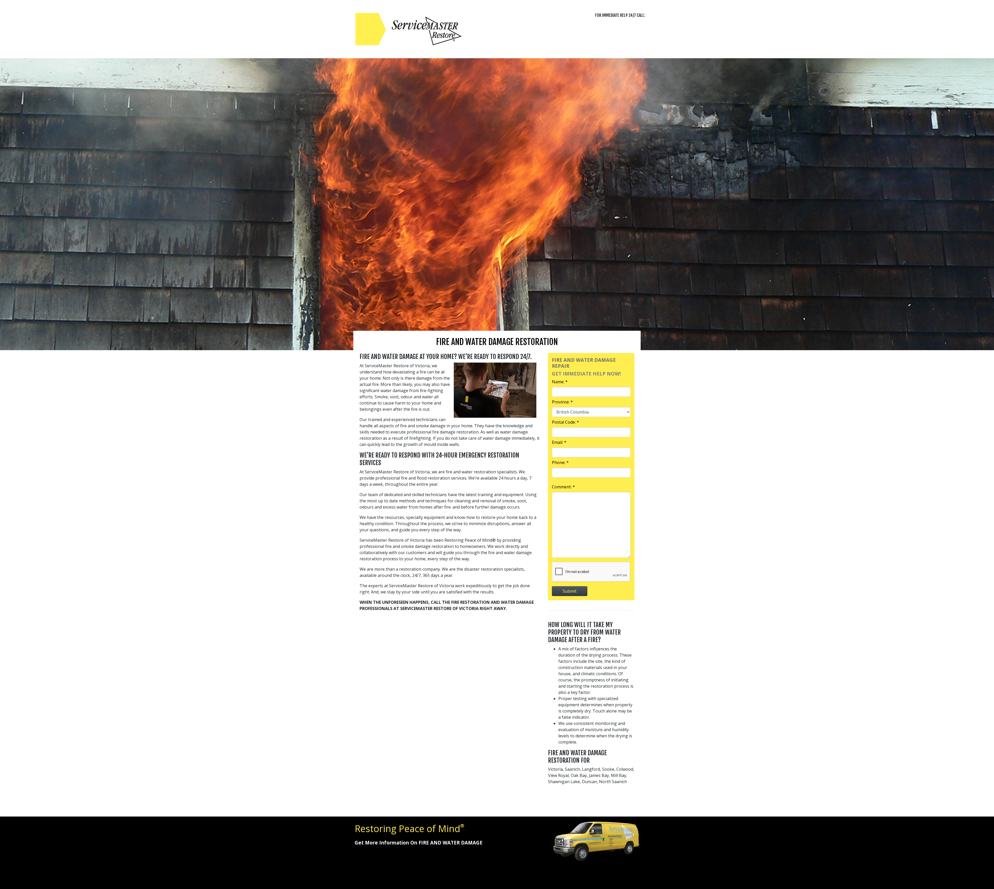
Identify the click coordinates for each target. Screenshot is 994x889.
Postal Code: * (565, 422)
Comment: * (563, 487)
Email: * (559, 442)
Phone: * (560, 462)
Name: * (560, 382)
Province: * (562, 402)
